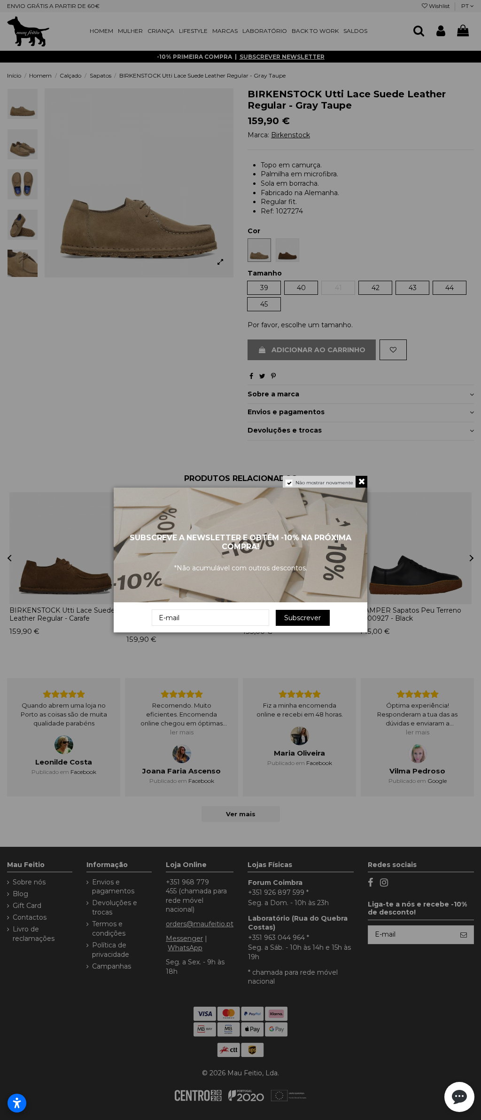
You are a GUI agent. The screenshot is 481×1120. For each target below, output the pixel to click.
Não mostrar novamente (324, 483)
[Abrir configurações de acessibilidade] (17, 1103)
